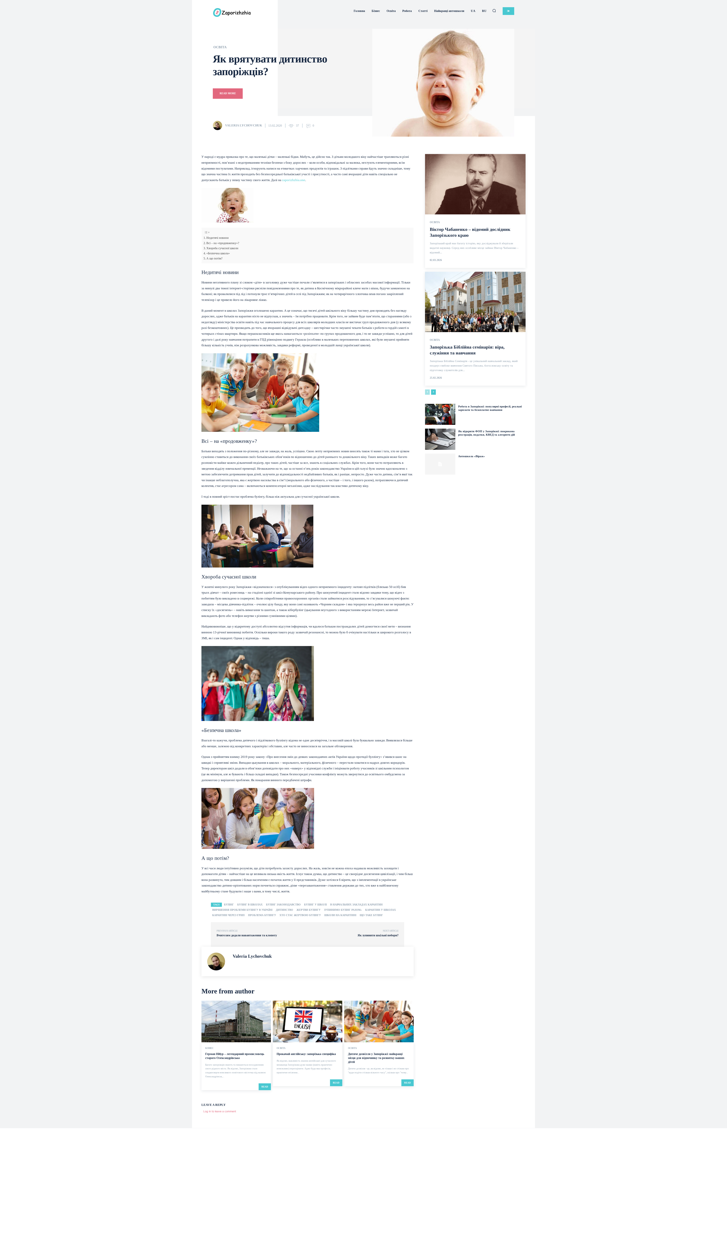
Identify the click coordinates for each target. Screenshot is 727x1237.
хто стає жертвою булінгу (300, 915)
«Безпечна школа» (218, 253)
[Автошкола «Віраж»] (440, 464)
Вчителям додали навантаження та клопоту (247, 935)
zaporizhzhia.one (293, 180)
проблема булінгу (262, 915)
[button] (494, 11)
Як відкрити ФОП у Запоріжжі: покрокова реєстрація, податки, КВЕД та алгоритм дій (486, 433)
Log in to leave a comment (219, 1111)
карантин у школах (380, 909)
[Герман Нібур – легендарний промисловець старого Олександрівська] (236, 1021)
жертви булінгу (308, 909)
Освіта (220, 47)
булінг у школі (315, 904)
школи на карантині (340, 915)
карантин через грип (228, 915)
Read (264, 1086)
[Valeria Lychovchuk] (219, 125)
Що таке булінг (371, 915)
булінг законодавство (283, 904)
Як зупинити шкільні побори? (378, 935)
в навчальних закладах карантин (356, 904)
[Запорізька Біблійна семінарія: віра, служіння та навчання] (475, 302)
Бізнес (209, 1048)
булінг (229, 904)
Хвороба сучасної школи (222, 248)
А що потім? (214, 258)
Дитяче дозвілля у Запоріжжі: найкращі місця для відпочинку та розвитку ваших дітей (376, 1057)
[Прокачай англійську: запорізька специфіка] (307, 1021)
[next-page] (433, 392)
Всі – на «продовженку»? (222, 243)
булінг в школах (250, 904)
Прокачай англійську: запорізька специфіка (306, 1054)
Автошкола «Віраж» (471, 456)
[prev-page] (427, 392)
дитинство (284, 909)
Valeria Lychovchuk (243, 125)
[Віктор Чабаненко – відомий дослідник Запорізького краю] (475, 184)
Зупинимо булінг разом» (343, 909)
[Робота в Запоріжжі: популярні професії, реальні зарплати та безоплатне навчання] (440, 414)
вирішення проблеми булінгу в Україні (242, 909)
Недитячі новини (217, 237)
